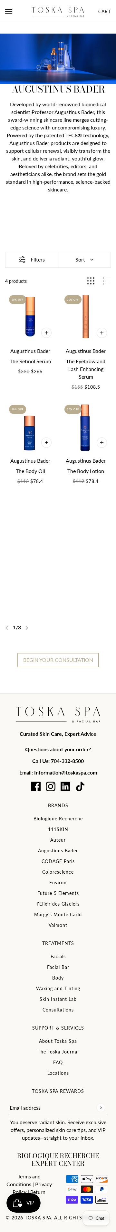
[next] (27, 627)
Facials (58, 956)
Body (58, 977)
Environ (58, 882)
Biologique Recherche (58, 818)
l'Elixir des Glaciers (58, 904)
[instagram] (50, 786)
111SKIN (58, 829)
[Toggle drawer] (8, 11)
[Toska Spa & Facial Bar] (58, 11)
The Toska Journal (58, 1051)
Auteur (58, 840)
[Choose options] (46, 442)
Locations (58, 1073)
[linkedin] (65, 786)
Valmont (58, 925)
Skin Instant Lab (58, 999)
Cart (104, 11)
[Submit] (100, 1107)
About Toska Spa (58, 1041)
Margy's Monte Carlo (58, 914)
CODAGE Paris (58, 861)
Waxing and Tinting (58, 988)
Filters (38, 259)
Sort (80, 259)
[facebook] (35, 786)
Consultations (58, 1009)
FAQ (58, 1062)
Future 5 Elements (58, 893)
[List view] (107, 281)
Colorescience (58, 872)
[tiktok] (80, 786)
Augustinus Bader (58, 850)
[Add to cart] (46, 333)
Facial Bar (58, 967)
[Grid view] (90, 281)
